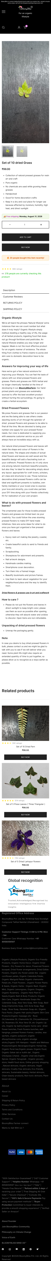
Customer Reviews (13, 296)
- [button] (10, 224)
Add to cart (25, 237)
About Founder (9, 1221)
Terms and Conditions (12, 1109)
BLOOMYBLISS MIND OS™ (14, 1243)
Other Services (9, 1114)
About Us (6, 1091)
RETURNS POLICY (12, 303)
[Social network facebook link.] (3, 1249)
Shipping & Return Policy (13, 1100)
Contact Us (7, 1118)
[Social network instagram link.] (10, 1249)
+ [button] (41, 224)
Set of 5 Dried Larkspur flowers (25, 861)
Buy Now (25, 247)
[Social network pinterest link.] (31, 1249)
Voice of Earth (8, 1237)
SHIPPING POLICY (12, 309)
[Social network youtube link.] (17, 1249)
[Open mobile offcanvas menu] (3, 11)
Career (5, 1096)
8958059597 (8, 1185)
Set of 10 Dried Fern (25, 746)
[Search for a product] (3, 27)
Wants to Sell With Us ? (13, 1128)
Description (9, 290)
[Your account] (19, 27)
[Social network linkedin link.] (24, 1249)
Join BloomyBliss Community (16, 1226)
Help (37, 1185)
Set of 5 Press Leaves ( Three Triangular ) (25, 804)
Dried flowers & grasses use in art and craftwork (25, 592)
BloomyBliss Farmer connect (15, 1123)
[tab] (25, 290)
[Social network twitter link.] (37, 1249)
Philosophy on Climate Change (16, 1232)
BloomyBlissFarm (27, 388)
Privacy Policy (8, 1105)
